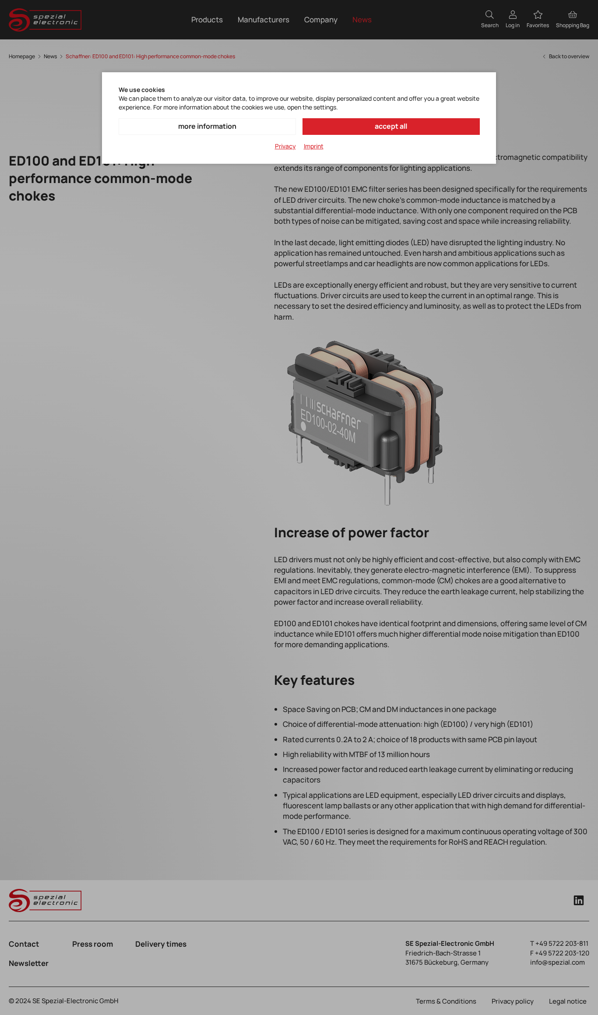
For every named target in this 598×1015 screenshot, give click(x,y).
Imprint (314, 146)
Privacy (285, 146)
